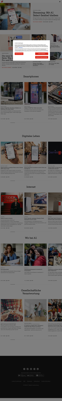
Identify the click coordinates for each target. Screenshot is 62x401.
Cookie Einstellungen (19, 53)
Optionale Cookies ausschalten (41, 57)
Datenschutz (21, 47)
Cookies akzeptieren (41, 53)
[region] (31, 50)
